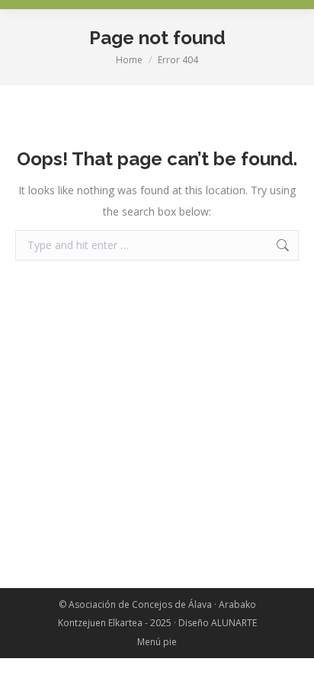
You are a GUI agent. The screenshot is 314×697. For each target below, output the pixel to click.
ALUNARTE (234, 622)
